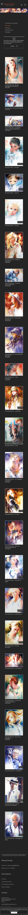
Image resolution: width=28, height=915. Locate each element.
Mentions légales (5, 887)
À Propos (3, 879)
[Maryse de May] (9, 5)
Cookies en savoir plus (14, 910)
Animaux (7, 28)
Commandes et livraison (7, 884)
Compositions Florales (11, 23)
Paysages (7, 32)
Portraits (7, 25)
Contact (12, 46)
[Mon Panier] (25, 4)
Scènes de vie (9, 30)
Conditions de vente (6, 881)
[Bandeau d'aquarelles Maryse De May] (14, 12)
